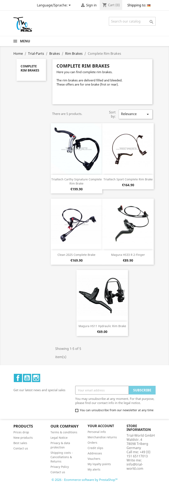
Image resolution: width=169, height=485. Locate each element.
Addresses (95, 453)
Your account (101, 426)
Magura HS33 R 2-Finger (128, 255)
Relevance (135, 114)
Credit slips (95, 448)
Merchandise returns (102, 437)
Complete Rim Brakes (30, 68)
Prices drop (21, 432)
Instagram (36, 378)
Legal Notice (59, 438)
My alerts (94, 469)
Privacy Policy (59, 467)
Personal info (97, 432)
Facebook (18, 378)
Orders (92, 442)
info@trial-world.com (135, 466)
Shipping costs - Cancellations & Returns (61, 457)
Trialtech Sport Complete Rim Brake (128, 179)
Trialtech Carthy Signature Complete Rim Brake (76, 181)
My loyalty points (99, 464)
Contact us (20, 448)
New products (23, 438)
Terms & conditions (63, 432)
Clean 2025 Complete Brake (76, 255)
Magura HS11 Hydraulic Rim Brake (102, 326)
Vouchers (94, 459)
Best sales (20, 443)
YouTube (27, 378)
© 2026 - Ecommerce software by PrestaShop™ (85, 480)
